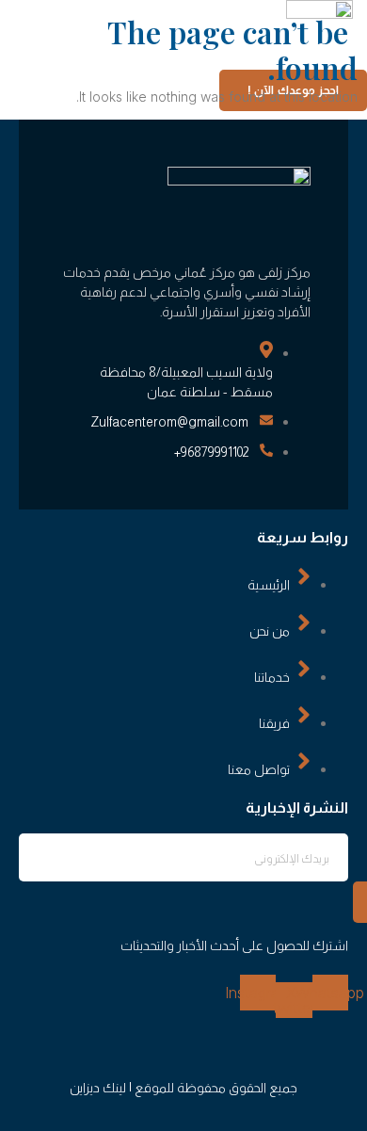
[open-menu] (214, 62)
